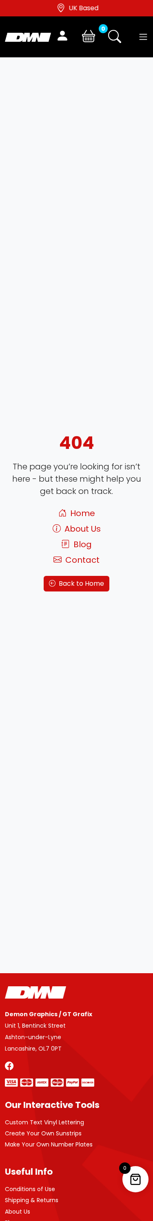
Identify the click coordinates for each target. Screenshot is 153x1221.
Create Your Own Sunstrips (43, 1133)
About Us (81, 529)
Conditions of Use (30, 1189)
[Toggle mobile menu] (143, 37)
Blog (81, 544)
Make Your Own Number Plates (49, 1144)
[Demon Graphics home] (28, 36)
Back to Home (80, 583)
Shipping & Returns (31, 1200)
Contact (81, 560)
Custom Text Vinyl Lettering (44, 1122)
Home (81, 513)
